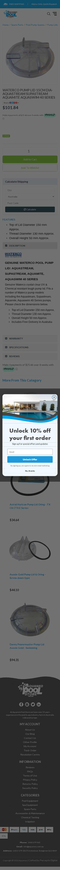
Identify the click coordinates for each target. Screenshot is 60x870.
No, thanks (30, 470)
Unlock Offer (30, 459)
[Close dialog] (54, 397)
